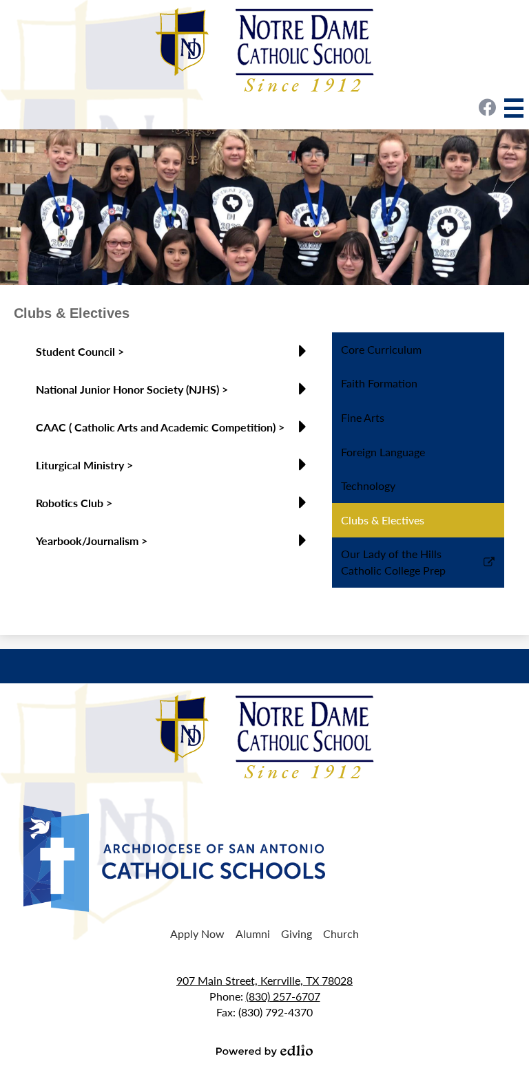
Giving (296, 933)
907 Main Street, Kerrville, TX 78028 (264, 980)
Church (341, 933)
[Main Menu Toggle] (514, 108)
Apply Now (197, 933)
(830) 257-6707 (283, 996)
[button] (174, 356)
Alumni (253, 933)
